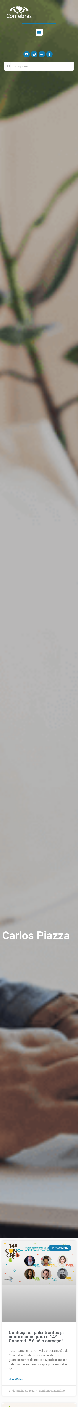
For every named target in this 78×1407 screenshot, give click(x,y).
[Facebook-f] (49, 54)
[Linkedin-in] (42, 54)
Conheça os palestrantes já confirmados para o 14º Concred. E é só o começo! (36, 1336)
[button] (39, 32)
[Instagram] (34, 54)
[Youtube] (26, 54)
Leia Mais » (16, 1378)
